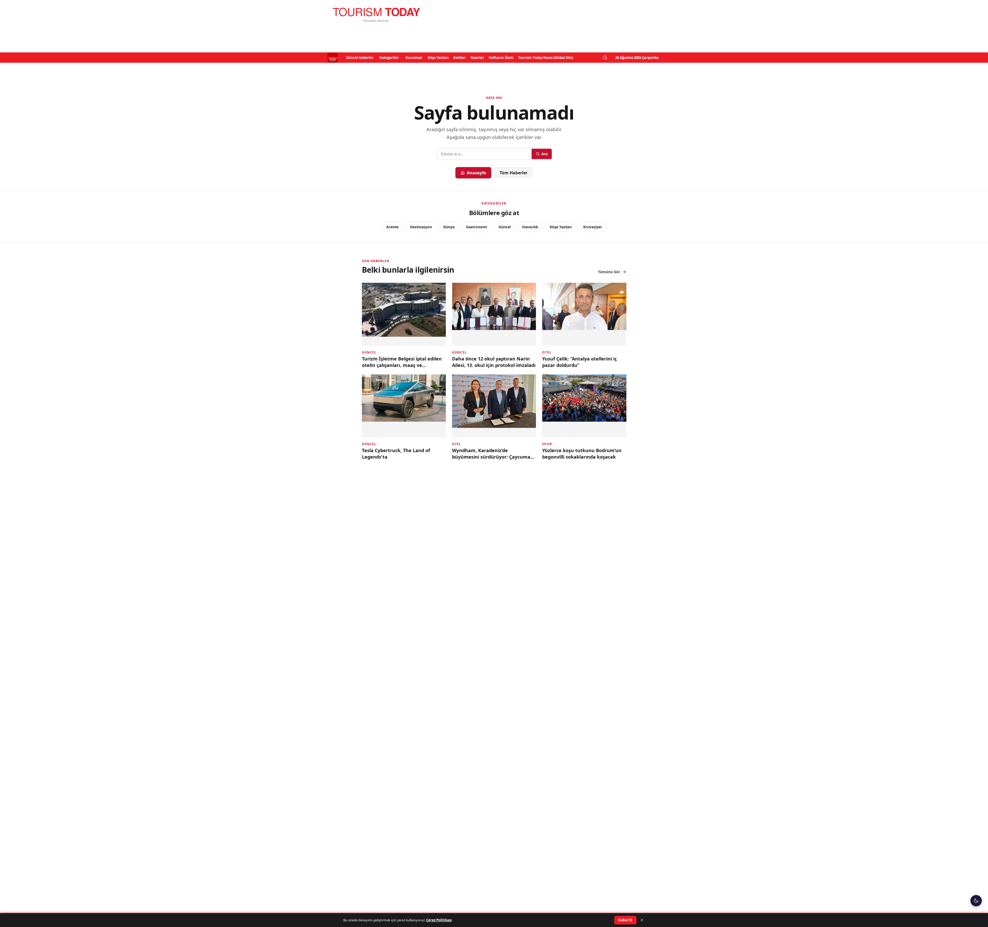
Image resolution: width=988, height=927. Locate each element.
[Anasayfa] (376, 14)
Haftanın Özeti (501, 57)
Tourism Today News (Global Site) (545, 57)
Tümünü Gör (609, 271)
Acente (392, 226)
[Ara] (605, 57)
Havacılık (530, 226)
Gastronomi (476, 226)
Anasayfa (476, 173)
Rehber (459, 57)
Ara (544, 153)
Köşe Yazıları (438, 57)
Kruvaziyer (592, 226)
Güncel (505, 226)
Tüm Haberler (513, 173)
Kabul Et (625, 920)
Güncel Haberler (360, 57)
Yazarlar (477, 57)
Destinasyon (421, 226)
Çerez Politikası (439, 920)
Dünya (449, 226)
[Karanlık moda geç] (976, 900)
